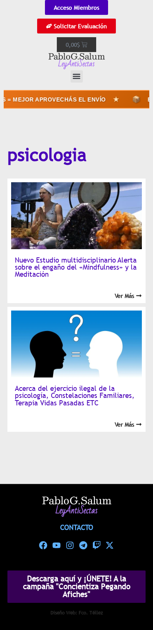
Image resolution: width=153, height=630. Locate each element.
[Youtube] (56, 545)
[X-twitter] (110, 545)
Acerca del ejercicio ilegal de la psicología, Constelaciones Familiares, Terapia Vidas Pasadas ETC (74, 395)
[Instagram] (69, 545)
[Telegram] (83, 545)
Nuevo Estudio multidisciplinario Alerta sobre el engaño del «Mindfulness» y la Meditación (76, 267)
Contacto (76, 527)
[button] (77, 76)
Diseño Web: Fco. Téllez (77, 612)
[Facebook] (43, 545)
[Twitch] (96, 545)
